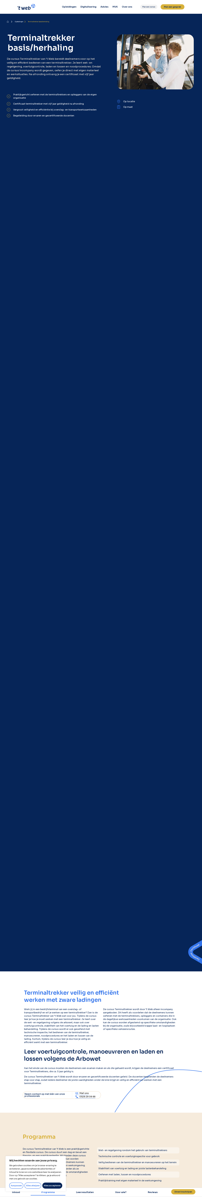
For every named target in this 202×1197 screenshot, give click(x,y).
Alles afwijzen (33, 1185)
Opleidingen (69, 7)
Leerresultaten (85, 1192)
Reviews (153, 1192)
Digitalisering (88, 7)
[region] (35, 1173)
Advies (104, 7)
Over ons (127, 7)
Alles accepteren (52, 1185)
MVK (115, 7)
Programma (48, 1192)
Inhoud (16, 1192)
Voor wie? (120, 1192)
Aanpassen (16, 1185)
